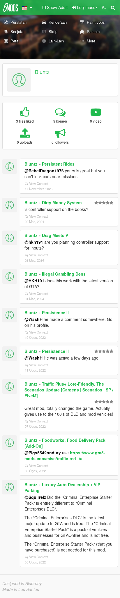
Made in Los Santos (20, 589)
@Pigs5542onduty (42, 453)
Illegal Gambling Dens (64, 274)
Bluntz (42, 71)
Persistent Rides (58, 164)
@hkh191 (33, 242)
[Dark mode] (104, 7)
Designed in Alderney (22, 583)
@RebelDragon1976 (44, 170)
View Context (38, 183)
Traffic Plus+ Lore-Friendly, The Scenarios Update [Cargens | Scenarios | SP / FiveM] (68, 389)
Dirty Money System (62, 202)
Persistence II (55, 312)
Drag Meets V (55, 235)
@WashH (33, 319)
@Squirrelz (35, 497)
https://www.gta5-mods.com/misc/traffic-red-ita (64, 455)
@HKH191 (34, 280)
